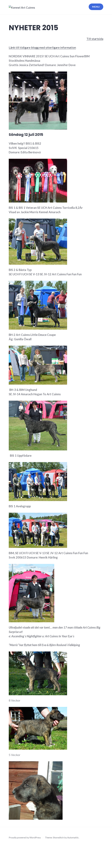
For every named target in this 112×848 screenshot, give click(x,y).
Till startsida (94, 38)
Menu (96, 6)
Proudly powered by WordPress (25, 837)
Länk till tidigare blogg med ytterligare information (42, 47)
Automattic (73, 837)
